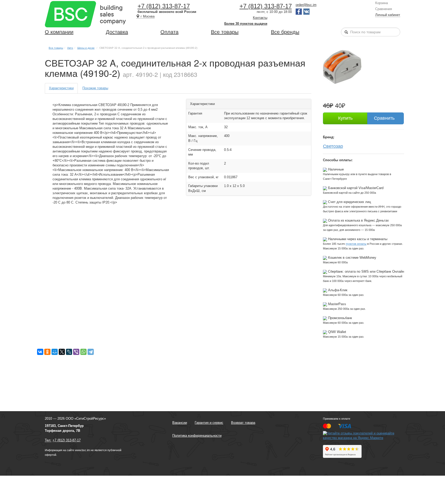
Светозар (333, 145)
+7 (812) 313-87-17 (164, 6)
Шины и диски (86, 47)
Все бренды (285, 32)
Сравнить (384, 118)
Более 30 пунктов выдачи (245, 24)
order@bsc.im (306, 5)
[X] (62, 352)
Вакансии (179, 423)
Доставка (117, 32)
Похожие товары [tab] (95, 88)
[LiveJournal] (69, 352)
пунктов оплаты (356, 243)
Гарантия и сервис (209, 423)
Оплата (169, 32)
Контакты (260, 18)
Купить (345, 118)
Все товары (224, 32)
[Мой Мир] (55, 352)
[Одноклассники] (47, 352)
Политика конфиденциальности (196, 435)
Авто (70, 47)
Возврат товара (243, 423)
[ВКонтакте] (40, 352)
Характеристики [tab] (61, 88)
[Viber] (76, 352)
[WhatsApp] (83, 352)
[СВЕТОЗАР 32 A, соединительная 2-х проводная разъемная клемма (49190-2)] (342, 67)
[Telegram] (91, 352)
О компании (59, 32)
